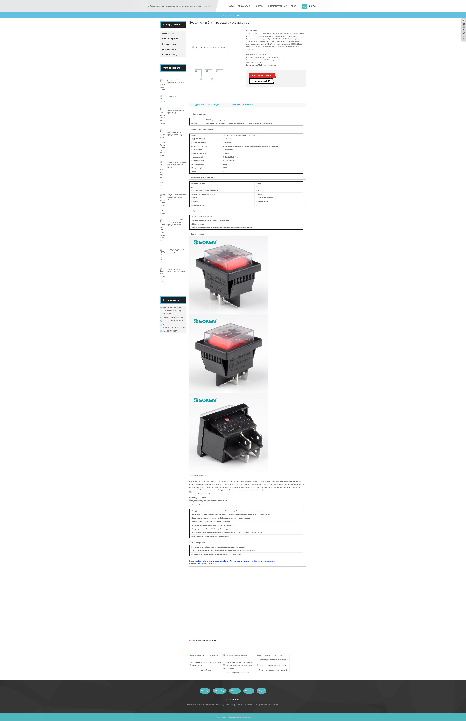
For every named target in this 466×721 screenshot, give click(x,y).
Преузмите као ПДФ (262, 81)
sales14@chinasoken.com (176, 327)
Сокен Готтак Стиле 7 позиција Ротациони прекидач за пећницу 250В (176, 132)
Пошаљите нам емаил (263, 76)
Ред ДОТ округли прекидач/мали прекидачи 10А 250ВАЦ (176, 197)
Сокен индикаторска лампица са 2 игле (273, 670)
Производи (234, 15)
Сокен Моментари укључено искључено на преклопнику (175, 110)
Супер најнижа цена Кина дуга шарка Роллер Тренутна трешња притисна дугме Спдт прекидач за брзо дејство (236, 561)
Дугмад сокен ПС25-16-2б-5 (206, 564)
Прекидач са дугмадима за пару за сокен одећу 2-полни (176, 165)
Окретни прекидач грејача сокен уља (273, 660)
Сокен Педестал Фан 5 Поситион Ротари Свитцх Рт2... (239, 673)
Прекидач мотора (173, 96)
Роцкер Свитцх (206, 670)
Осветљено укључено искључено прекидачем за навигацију (239, 662)
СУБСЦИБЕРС (233, 699)
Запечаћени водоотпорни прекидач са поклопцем (206, 662)
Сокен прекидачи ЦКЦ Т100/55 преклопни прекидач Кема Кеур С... (175, 222)
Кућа (225, 15)
